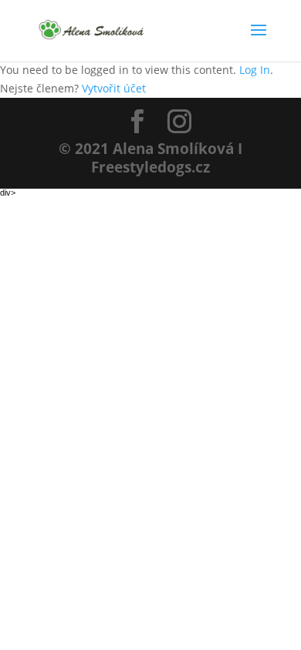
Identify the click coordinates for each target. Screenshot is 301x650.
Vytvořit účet (114, 88)
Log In (254, 69)
